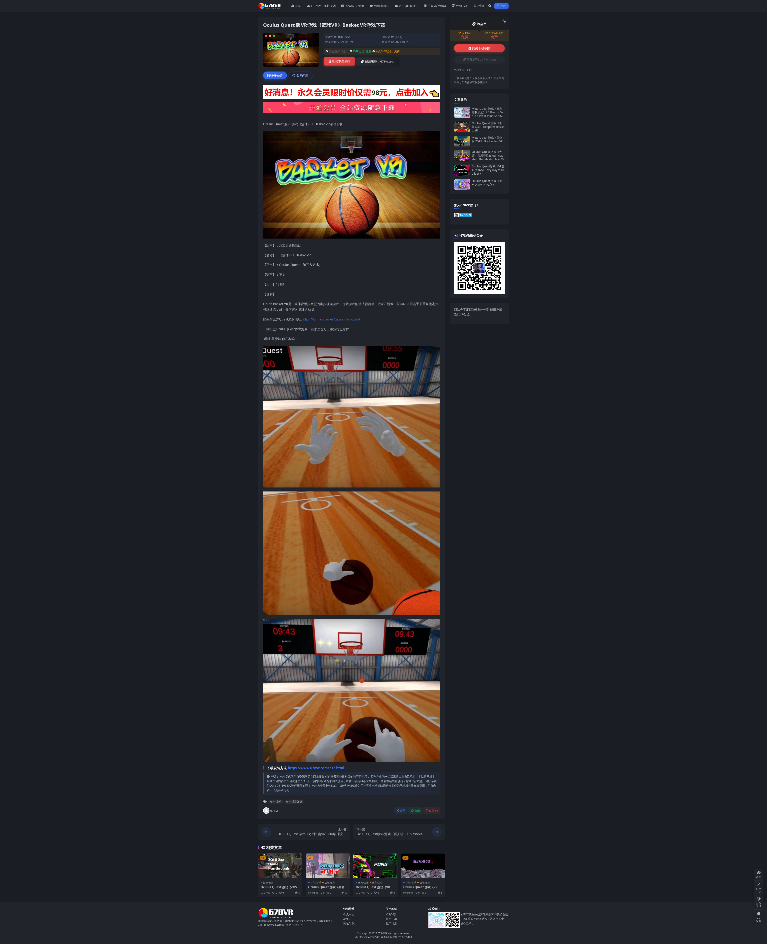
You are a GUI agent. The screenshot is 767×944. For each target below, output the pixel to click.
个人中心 (349, 914)
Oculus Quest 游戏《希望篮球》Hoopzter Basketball (488, 126)
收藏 (417, 810)
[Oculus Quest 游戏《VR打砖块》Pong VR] (375, 865)
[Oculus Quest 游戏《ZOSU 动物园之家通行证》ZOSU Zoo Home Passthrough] (280, 865)
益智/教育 (268, 882)
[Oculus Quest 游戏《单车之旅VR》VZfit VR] (462, 184)
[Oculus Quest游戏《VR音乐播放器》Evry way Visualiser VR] (462, 170)
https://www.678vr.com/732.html (316, 768)
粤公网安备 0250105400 (398, 937)
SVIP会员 (466, 33)
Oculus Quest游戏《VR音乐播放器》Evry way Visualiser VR (488, 169)
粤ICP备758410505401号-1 (370, 937)
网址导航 (349, 923)
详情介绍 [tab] (276, 76)
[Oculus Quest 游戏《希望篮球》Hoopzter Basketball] (462, 126)
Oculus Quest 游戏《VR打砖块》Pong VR (374, 889)
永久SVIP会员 (496, 33)
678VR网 (382, 933)
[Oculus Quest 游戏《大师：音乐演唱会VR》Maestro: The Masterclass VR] (462, 155)
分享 (402, 810)
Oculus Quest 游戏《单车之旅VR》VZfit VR (487, 182)
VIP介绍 (391, 914)
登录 (503, 5)
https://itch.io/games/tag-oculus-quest (331, 319)
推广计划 (391, 923)
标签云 (347, 919)
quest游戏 (275, 801)
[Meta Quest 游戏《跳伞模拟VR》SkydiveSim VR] (462, 141)
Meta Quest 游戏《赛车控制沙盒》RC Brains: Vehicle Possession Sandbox (488, 114)
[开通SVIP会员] (351, 109)
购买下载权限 (341, 61)
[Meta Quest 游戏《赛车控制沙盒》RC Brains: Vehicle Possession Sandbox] (462, 112)
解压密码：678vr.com (379, 61)
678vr (274, 811)
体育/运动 (344, 37)
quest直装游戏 (294, 801)
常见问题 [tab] (302, 76)
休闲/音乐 (316, 882)
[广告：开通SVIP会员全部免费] (351, 93)
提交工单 (391, 919)
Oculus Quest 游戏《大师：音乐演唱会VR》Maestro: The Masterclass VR (488, 155)
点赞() (433, 810)
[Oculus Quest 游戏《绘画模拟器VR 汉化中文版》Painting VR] (328, 865)
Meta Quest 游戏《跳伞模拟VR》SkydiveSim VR (487, 139)
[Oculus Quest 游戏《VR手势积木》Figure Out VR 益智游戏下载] (423, 865)
